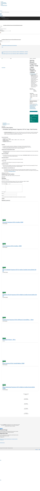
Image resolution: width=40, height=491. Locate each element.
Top (0, 460)
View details (3, 67)
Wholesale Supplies (6, 45)
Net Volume (31, 93)
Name (3, 193)
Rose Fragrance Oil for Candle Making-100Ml (13, 363)
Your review (4, 191)
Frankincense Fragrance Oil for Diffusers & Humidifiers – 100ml (17, 319)
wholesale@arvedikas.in (12, 171)
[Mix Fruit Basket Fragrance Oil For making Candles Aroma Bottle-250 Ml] (10, 257)
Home (3, 45)
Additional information (6, 123)
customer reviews (32, 73)
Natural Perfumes (6, 431)
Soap (31, 107)
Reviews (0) (4, 124)
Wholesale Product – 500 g (8, 339)
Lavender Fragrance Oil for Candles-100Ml (12, 222)
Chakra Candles (6, 435)
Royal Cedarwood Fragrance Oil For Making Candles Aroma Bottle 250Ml (18, 387)
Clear (30, 98)
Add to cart (31, 101)
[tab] (20, 123)
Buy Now (35, 101)
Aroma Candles (2, 432)
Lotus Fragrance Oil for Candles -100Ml (12, 246)
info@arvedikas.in (2, 442)
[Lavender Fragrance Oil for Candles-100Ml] (10, 210)
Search (1, 40)
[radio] (31, 94)
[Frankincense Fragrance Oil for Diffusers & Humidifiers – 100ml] (10, 307)
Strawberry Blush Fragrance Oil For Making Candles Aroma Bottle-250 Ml (19, 295)
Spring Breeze (34, 108)
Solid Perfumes (11, 431)
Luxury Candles (16, 431)
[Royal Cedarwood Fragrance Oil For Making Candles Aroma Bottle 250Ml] (10, 375)
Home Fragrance (11, 432)
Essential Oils (2, 431)
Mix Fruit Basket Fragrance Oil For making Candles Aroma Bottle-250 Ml (19, 270)
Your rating (4, 183)
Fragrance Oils (6, 432)
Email (3, 195)
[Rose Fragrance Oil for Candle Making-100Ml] (10, 351)
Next (2, 52)
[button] (33, 111)
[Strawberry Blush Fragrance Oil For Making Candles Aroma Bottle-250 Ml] (10, 282)
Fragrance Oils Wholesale (13, 45)
